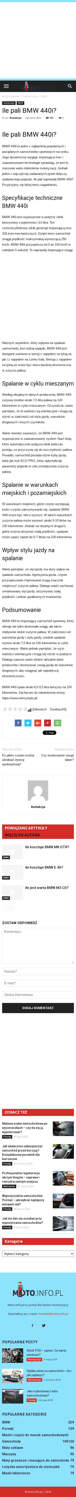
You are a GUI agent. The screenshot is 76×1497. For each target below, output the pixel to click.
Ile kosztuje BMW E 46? (44, 867)
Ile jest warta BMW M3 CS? (47, 888)
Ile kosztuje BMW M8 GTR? (47, 847)
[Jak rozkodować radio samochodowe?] (12, 1396)
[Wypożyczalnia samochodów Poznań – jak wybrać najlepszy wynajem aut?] (63, 1201)
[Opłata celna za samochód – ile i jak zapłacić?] (12, 1376)
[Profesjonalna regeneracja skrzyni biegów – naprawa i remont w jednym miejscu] (63, 1178)
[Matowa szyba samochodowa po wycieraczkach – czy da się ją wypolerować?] (63, 1128)
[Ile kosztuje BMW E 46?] (12, 872)
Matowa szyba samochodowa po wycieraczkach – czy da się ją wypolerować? (25, 1128)
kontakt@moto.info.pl (53, 1314)
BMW (20, 103)
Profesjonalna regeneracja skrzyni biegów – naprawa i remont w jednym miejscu (21, 1177)
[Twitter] (43, 1326)
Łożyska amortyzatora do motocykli (30, 1467)
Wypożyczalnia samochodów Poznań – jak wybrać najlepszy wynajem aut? (23, 1200)
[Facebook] (32, 1326)
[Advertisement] (38, 40)
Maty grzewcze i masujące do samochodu (35, 1460)
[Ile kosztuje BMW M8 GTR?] (12, 852)
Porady (7, 1136)
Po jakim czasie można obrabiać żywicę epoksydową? (18, 759)
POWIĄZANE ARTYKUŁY (26, 828)
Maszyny (9, 1454)
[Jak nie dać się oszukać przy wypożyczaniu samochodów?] (63, 1223)
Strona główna (10, 96)
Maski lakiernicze (16, 1473)
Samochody (8, 103)
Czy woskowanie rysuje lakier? (57, 757)
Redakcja (16, 117)
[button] (70, 86)
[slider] (14, 709)
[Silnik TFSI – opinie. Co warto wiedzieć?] (12, 1355)
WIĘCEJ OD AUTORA (22, 835)
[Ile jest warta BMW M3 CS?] (12, 892)
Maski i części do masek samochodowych (35, 1435)
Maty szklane (12, 1448)
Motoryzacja (34, 1359)
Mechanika (9, 1186)
